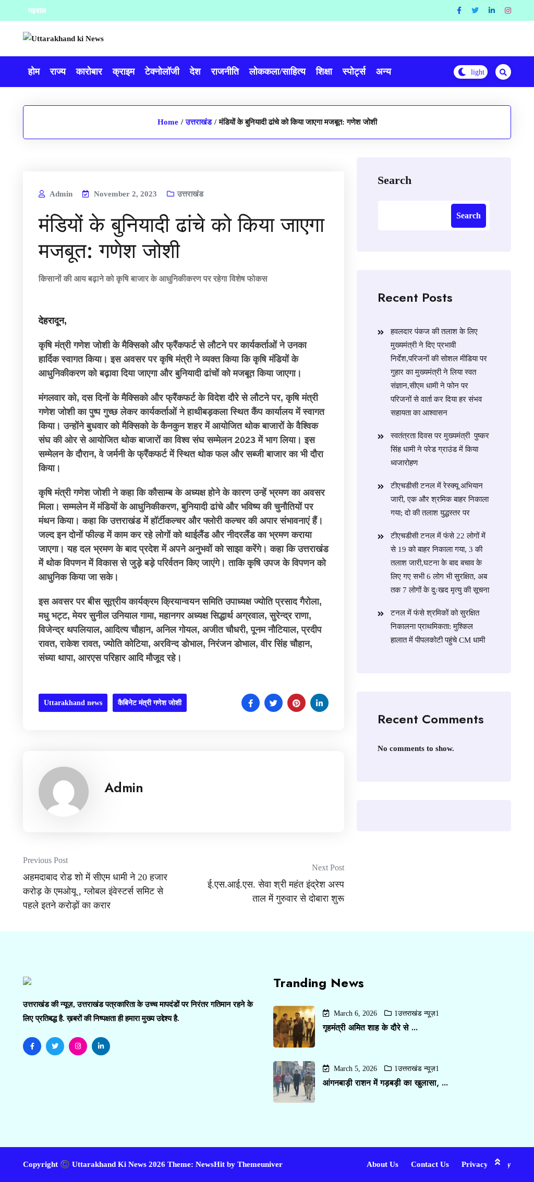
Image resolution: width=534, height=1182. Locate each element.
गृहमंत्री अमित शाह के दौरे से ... (370, 1027)
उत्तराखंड (199, 122)
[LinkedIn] (101, 1046)
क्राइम (124, 71)
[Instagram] (508, 11)
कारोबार (89, 71)
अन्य (383, 71)
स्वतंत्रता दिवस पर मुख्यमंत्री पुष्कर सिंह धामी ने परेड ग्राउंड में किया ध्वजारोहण (440, 449)
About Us (382, 1164)
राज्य (58, 71)
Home (167, 122)
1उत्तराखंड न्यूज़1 (416, 1013)
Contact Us (430, 1164)
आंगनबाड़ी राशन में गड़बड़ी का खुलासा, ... (385, 1083)
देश (195, 71)
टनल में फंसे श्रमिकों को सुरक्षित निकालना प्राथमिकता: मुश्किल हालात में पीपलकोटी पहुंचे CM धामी (438, 626)
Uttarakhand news (73, 703)
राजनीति (225, 71)
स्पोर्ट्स (354, 71)
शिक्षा (324, 71)
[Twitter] (475, 11)
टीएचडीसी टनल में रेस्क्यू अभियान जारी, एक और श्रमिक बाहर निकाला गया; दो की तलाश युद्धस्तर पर (440, 499)
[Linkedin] (492, 11)
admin (123, 787)
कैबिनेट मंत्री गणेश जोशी (149, 703)
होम (34, 71)
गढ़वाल (37, 11)
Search (394, 180)
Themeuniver (260, 1164)
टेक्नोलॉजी (162, 71)
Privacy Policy (486, 1164)
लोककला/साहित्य (277, 71)
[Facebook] (459, 11)
